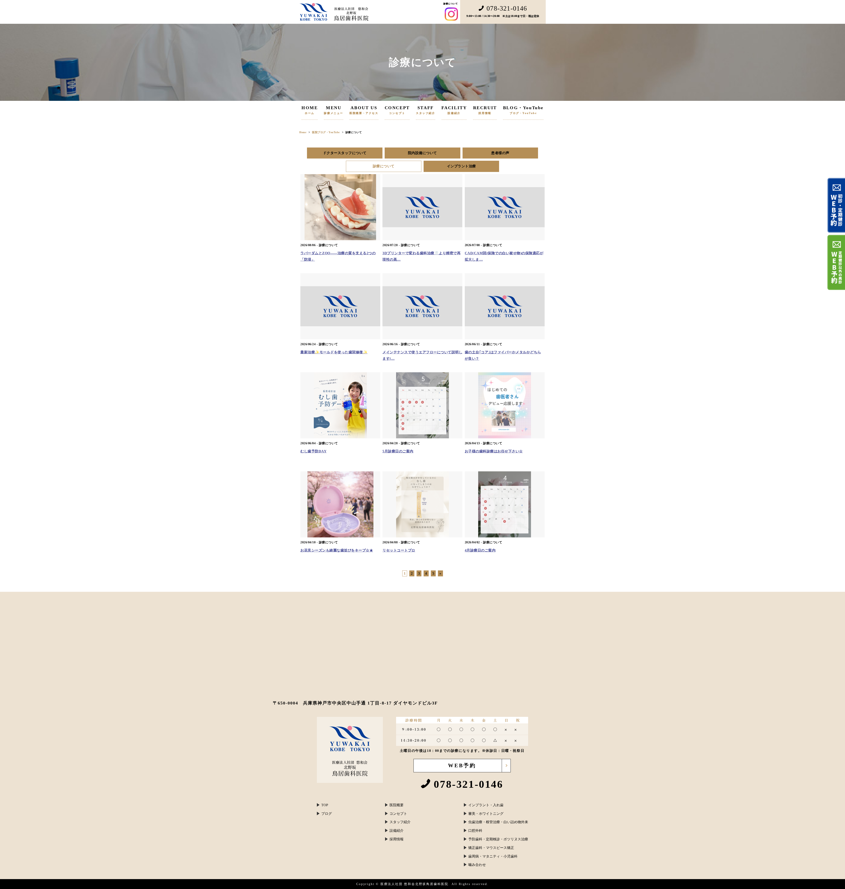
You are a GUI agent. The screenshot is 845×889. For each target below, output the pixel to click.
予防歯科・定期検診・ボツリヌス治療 (498, 839)
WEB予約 (462, 765)
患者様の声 (500, 153)
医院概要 (396, 805)
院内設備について (422, 153)
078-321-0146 (507, 8)
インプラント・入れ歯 (485, 805)
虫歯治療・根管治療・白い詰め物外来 (498, 822)
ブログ (326, 813)
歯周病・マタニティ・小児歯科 (493, 856)
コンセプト (398, 813)
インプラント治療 (461, 166)
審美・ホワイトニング (485, 813)
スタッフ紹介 (400, 822)
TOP (324, 805)
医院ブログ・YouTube (326, 132)
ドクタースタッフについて (345, 153)
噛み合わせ (477, 865)
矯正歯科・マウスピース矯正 (491, 848)
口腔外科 (475, 830)
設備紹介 (396, 830)
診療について (384, 166)
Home (302, 132)
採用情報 (396, 839)
